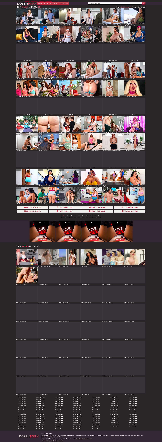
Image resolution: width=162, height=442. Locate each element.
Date (134, 7)
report (36, 23)
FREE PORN (27, 0)
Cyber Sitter (89, 438)
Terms (43, 440)
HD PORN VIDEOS (34, 0)
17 (87, 216)
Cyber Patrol (78, 438)
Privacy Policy (48, 440)
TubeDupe (19, 9)
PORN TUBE (41, 0)
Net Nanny (84, 438)
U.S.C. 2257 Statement (59, 440)
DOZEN (27, 3)
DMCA (52, 440)
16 (83, 216)
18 (91, 216)
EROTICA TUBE (48, 0)
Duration (141, 7)
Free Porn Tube (22, 397)
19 (94, 216)
